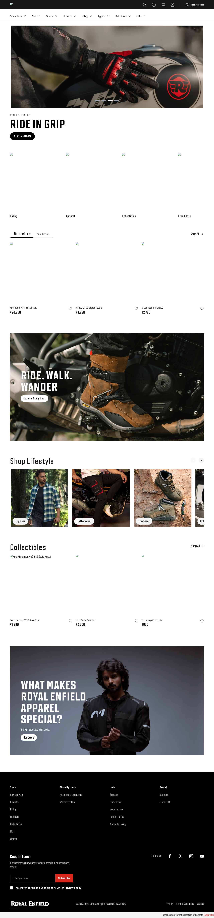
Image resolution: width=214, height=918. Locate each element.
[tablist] (107, 234)
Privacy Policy (73, 887)
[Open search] (144, 5)
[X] (181, 856)
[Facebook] (170, 856)
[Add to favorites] (70, 621)
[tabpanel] (107, 279)
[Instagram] (191, 856)
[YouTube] (202, 856)
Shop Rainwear (22, 136)
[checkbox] (11, 888)
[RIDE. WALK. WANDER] (107, 387)
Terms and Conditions (40, 887)
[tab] (22, 234)
